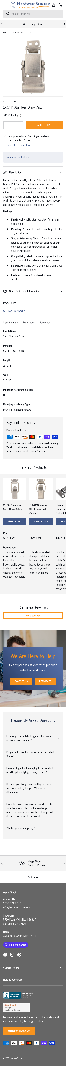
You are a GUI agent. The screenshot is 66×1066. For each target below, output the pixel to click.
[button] (60, 4)
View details (15, 521)
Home (5, 33)
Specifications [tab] (10, 322)
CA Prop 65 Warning (14, 310)
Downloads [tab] (29, 322)
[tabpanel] (33, 370)
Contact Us (21, 681)
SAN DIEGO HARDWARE (19, 1031)
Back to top (33, 877)
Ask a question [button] (33, 615)
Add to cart (44, 125)
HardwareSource (16, 1058)
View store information (19, 145)
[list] (33, 66)
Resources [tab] (44, 322)
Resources (45, 681)
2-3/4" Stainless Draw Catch (22, 33)
